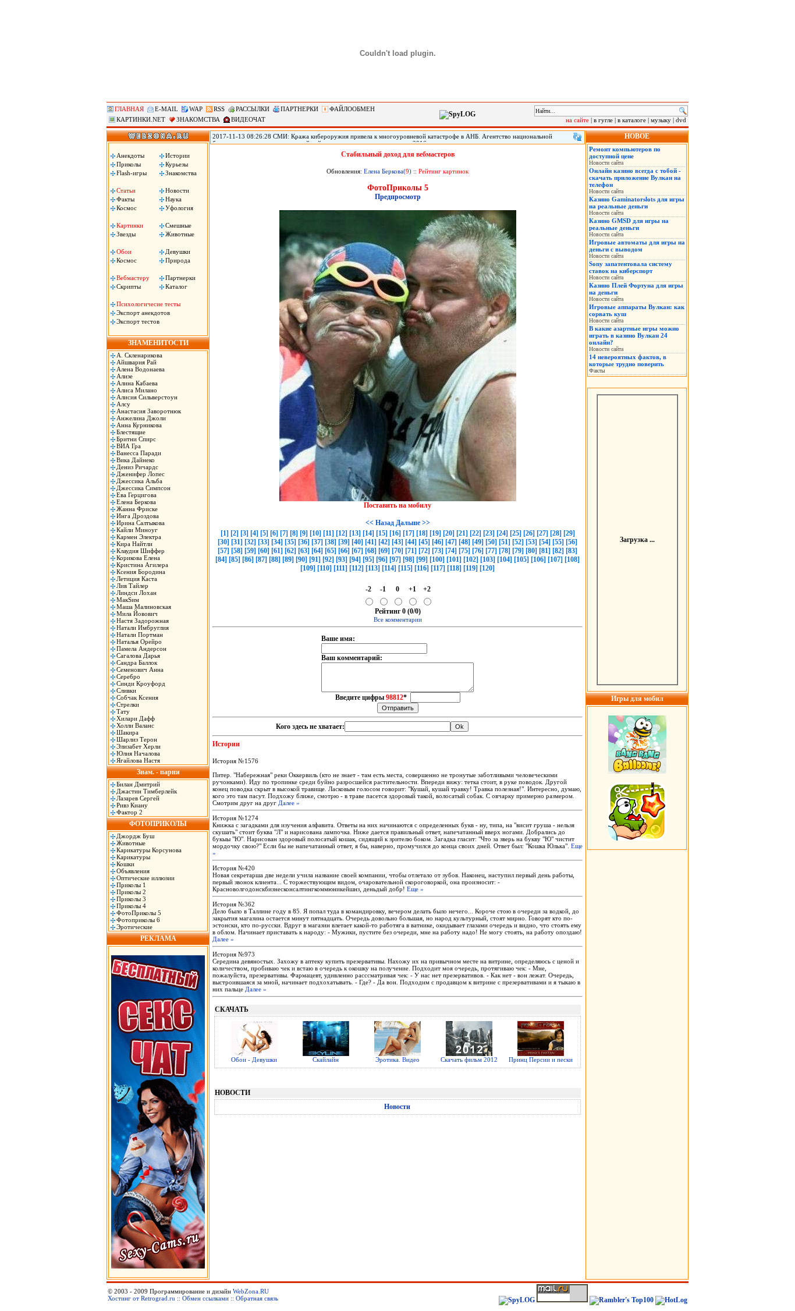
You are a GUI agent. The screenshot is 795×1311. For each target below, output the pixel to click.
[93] (341, 559)
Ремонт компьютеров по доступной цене (625, 153)
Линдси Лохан (136, 592)
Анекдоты (130, 155)
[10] (315, 533)
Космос (126, 207)
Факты (125, 199)
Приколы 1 (131, 884)
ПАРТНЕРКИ (299, 108)
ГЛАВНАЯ (129, 108)
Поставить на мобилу (397, 505)
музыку (661, 119)
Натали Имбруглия (142, 627)
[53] (531, 542)
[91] (315, 559)
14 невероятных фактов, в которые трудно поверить (627, 360)
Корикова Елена (138, 557)
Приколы (128, 164)
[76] (478, 551)
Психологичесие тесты (148, 303)
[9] (304, 533)
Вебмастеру (133, 277)
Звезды (126, 234)
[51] (504, 542)
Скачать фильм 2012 (469, 1059)
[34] (277, 542)
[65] (330, 551)
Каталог (176, 286)
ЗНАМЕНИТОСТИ (158, 343)
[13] (355, 533)
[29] (569, 533)
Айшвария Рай (136, 362)
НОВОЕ (637, 136)
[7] (284, 533)
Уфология (179, 207)
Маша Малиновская (143, 606)
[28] (556, 533)
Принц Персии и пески (541, 1059)
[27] (542, 533)
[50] (491, 542)
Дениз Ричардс (137, 466)
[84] (221, 559)
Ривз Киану (132, 805)
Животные (179, 234)
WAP (196, 108)
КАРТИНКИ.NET (140, 119)
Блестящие (130, 431)
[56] (571, 542)
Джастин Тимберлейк (146, 791)
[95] (368, 559)
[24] (502, 533)
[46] (437, 542)
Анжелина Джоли (141, 417)
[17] (408, 533)
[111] (340, 568)
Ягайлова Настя (138, 760)
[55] (558, 542)
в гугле (603, 119)
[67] (357, 551)
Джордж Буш (135, 835)
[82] (558, 551)
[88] (275, 559)
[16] (395, 533)
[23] (489, 533)
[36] (304, 542)
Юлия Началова (138, 753)
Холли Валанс (135, 725)
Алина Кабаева (137, 383)
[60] (263, 551)
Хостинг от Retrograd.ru (141, 1298)
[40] (357, 542)
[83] (571, 551)
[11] (328, 533)
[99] (422, 559)
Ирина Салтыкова (140, 522)
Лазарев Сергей (137, 798)
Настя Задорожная (142, 620)
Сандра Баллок (136, 662)
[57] (223, 551)
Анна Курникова (139, 424)
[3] (244, 533)
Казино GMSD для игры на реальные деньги (629, 224)
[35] (290, 542)
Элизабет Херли (138, 746)
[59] (250, 551)
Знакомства (181, 172)
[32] (250, 542)
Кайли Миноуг (137, 529)
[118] (454, 568)
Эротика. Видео (397, 1059)
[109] (307, 568)
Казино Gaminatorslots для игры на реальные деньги (636, 203)
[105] (521, 559)
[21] (462, 533)
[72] (424, 551)
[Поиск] (683, 111)
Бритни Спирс (136, 438)
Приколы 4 (131, 905)
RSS (219, 108)
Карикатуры (133, 856)
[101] (454, 559)
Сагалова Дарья (138, 655)
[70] (397, 551)
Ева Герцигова (136, 494)
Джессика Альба (139, 480)
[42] (384, 542)
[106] (538, 559)
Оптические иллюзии (145, 877)
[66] (344, 551)
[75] (464, 551)
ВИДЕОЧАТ (248, 119)
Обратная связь (257, 1298)
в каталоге (631, 119)
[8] (294, 533)
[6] (274, 533)
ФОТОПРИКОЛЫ (158, 824)
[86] (248, 559)
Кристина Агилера (142, 564)
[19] (435, 533)
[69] (384, 551)
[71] (411, 551)
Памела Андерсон (141, 648)
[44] (411, 542)
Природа (177, 260)
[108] (572, 559)
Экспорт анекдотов (143, 312)
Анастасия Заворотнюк (148, 411)
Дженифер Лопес (140, 473)
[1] (225, 533)
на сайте (577, 119)
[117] (438, 568)
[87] (261, 559)
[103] (487, 559)
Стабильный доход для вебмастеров (398, 154)
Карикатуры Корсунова (149, 849)
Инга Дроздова (137, 515)
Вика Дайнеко (135, 459)
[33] (263, 542)
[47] (451, 542)
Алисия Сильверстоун (147, 397)
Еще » (415, 888)
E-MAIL (166, 108)
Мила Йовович (137, 613)
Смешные (178, 225)
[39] (344, 542)
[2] (234, 533)
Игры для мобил (637, 699)
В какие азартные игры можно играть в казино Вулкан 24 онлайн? (634, 335)
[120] (487, 568)
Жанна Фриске (137, 508)
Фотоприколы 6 (138, 919)
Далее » (289, 802)
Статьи (126, 190)
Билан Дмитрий (138, 784)
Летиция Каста (136, 578)
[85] (234, 559)
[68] (371, 551)
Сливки (126, 690)
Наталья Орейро (139, 641)
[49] (478, 542)
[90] (301, 559)
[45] (424, 542)
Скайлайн (326, 1059)
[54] (545, 542)
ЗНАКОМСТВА (198, 119)
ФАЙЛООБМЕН (352, 108)
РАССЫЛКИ (252, 108)
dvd (681, 119)
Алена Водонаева (140, 369)
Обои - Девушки (254, 1059)
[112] (356, 568)
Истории (177, 155)
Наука (173, 199)
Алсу (123, 404)
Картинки (129, 225)
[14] (368, 533)
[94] (355, 559)
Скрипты (128, 286)
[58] (237, 551)
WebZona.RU (251, 1291)
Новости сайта (606, 163)
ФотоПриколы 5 (138, 912)
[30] (223, 542)
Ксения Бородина (140, 571)
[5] (264, 533)
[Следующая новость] (577, 137)
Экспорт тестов (137, 321)
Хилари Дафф (135, 718)
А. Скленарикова (139, 355)
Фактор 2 (129, 812)
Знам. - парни (158, 772)
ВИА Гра (128, 445)
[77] (491, 551)
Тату (123, 711)
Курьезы (176, 164)
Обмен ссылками (205, 1298)
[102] (470, 559)
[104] (504, 559)
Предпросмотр (398, 197)
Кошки (125, 863)
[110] (324, 568)
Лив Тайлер (132, 585)
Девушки (177, 251)
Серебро (128, 676)
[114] (389, 568)
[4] (254, 533)
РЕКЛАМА (158, 938)
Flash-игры (131, 172)
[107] (555, 559)
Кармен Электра (138, 536)
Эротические (134, 926)
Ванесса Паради (138, 452)
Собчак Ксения (137, 697)
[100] (437, 559)
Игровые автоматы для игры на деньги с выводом (637, 246)
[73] (437, 551)
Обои (124, 251)
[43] (397, 542)
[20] (449, 533)
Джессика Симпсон (143, 487)
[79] (518, 551)
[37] (317, 542)
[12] (341, 533)
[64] (317, 551)
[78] (504, 551)
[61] (277, 551)
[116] (421, 568)
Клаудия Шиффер (140, 550)
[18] (422, 533)
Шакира (127, 732)
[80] (531, 551)
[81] (545, 551)
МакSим (127, 599)
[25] (515, 533)
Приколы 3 (131, 898)
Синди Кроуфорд (140, 683)
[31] (237, 542)
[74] (451, 551)
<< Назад (379, 523)
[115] (405, 568)
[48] (464, 542)
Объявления (133, 870)
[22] (475, 533)
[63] (304, 551)
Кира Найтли (134, 543)
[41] (371, 542)
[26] (529, 533)
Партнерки (180, 277)
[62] (290, 551)
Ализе (124, 376)
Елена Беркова (136, 501)
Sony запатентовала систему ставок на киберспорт (630, 267)
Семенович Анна (140, 669)
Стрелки (127, 704)
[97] (395, 559)
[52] (518, 542)
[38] (330, 542)
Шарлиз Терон (136, 739)
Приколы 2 (131, 891)
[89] (288, 559)
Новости (177, 190)
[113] (372, 568)
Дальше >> (413, 523)
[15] (382, 533)
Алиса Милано (136, 390)
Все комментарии (398, 619)
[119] (470, 568)
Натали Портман (139, 634)
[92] (328, 559)
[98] (408, 559)
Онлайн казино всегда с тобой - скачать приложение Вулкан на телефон (635, 177)
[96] (382, 559)
